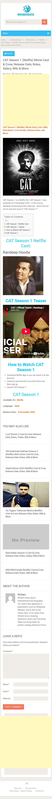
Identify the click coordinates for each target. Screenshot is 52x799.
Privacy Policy (30, 788)
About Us (18, 788)
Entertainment (16, 40)
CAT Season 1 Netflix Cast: (17, 224)
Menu (5, 33)
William (8, 74)
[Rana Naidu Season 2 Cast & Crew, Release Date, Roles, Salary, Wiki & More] (26, 536)
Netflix (41, 40)
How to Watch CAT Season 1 (18, 230)
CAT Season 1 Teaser (15, 227)
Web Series (30, 40)
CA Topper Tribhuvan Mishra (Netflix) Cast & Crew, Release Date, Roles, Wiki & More (25, 513)
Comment (8, 651)
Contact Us (39, 791)
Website (6, 698)
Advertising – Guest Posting (21, 791)
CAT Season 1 (12, 233)
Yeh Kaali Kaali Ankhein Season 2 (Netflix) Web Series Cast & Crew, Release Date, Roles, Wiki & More (22, 454)
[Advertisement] (26, 104)
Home (3, 40)
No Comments (36, 74)
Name (6, 684)
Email (6, 691)
